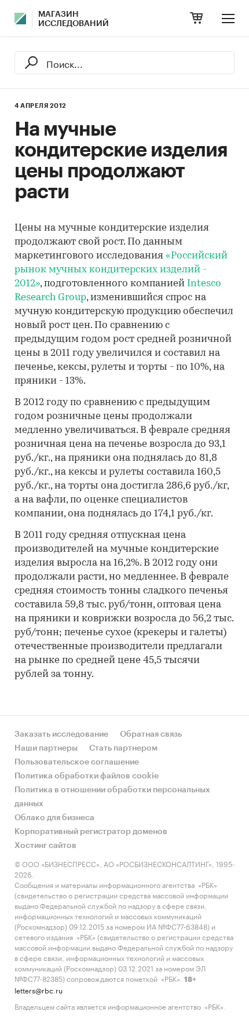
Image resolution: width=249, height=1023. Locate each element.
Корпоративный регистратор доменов (90, 832)
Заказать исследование (61, 734)
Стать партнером (123, 748)
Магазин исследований (73, 19)
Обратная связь (151, 734)
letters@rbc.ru (38, 989)
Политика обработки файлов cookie (86, 776)
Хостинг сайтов (45, 846)
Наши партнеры (46, 748)
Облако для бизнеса (54, 818)
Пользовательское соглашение (76, 762)
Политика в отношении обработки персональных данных (112, 797)
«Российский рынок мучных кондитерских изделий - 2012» (121, 270)
